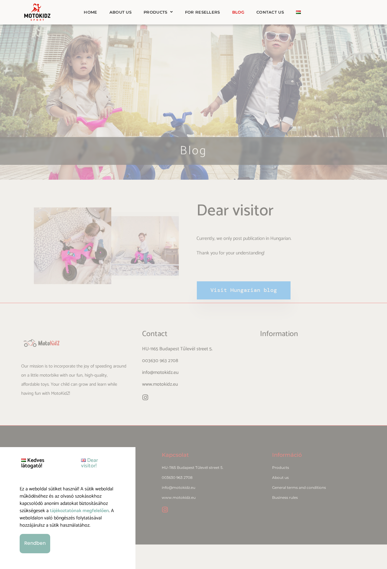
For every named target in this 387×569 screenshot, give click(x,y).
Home (90, 12)
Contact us (270, 12)
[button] (35, 543)
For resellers (202, 12)
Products (155, 12)
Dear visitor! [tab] (89, 463)
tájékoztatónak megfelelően (79, 511)
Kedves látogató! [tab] (32, 463)
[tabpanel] (68, 520)
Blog (238, 12)
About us (120, 12)
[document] (193, 284)
